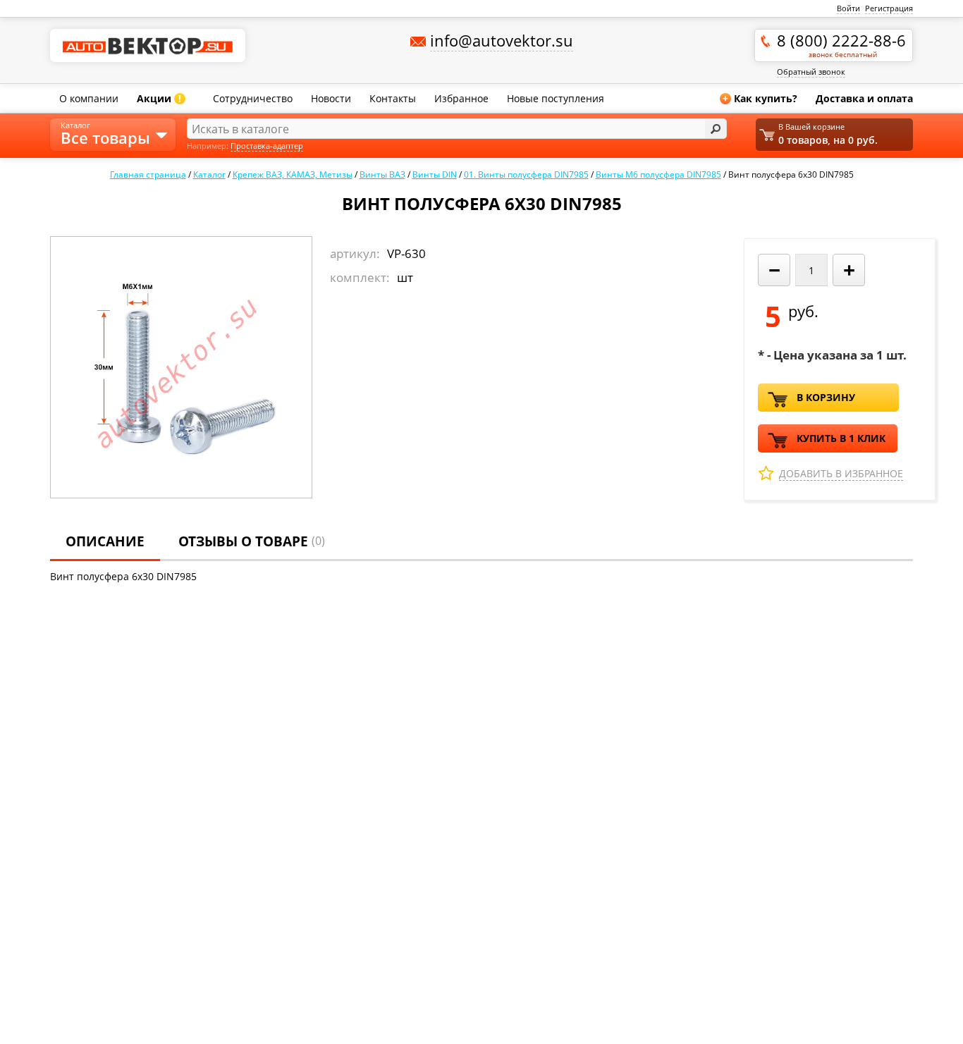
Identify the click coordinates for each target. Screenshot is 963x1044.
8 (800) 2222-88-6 (841, 44)
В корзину (826, 397)
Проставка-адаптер (267, 145)
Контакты (392, 98)
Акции (159, 98)
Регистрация (889, 8)
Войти (848, 8)
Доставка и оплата (864, 98)
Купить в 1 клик (841, 438)
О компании (88, 98)
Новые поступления (555, 98)
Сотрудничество (253, 98)
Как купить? (760, 98)
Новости (331, 98)
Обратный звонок (811, 71)
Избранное (461, 98)
